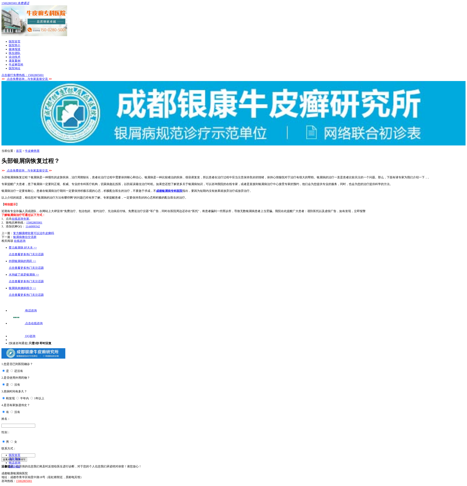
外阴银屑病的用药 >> (22, 261)
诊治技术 (14, 56)
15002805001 (34, 222)
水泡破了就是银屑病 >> (24, 274)
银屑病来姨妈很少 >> (22, 288)
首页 (19, 150)
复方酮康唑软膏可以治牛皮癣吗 (33, 233)
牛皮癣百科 (16, 64)
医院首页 (14, 41)
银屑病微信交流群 (24, 237)
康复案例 (14, 60)
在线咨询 (20, 240)
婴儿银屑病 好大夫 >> (23, 247)
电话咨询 (14, 462)
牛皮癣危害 (32, 150)
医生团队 (14, 53)
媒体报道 (14, 49)
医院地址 (14, 68)
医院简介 (14, 45)
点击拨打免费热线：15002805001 (22, 75)
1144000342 (33, 226)
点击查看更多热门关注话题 (26, 254)
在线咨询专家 (20, 218)
